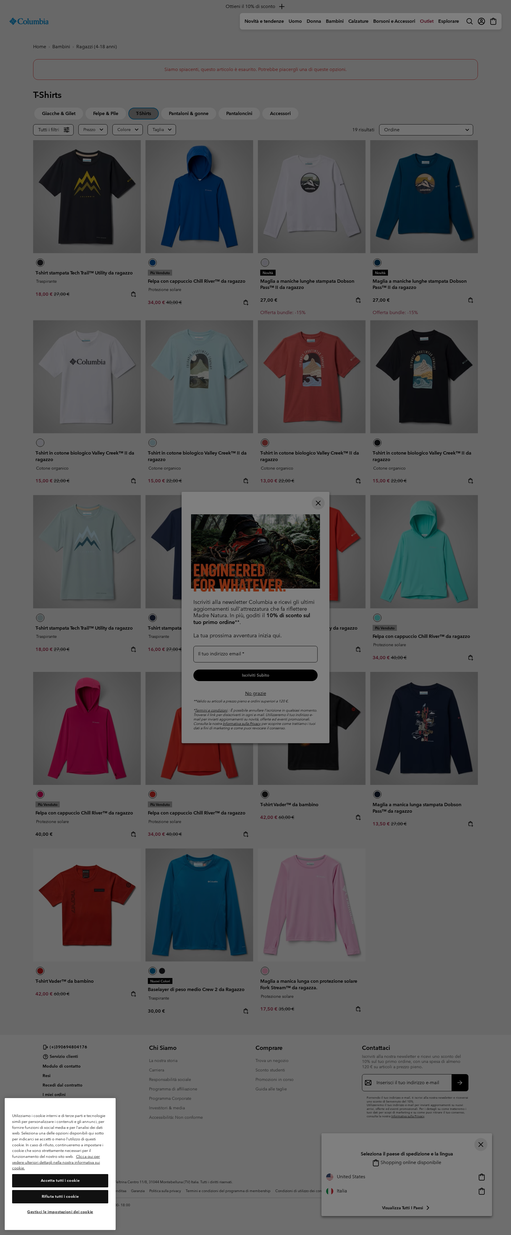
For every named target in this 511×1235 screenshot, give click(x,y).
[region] (60, 1164)
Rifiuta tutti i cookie (60, 1196)
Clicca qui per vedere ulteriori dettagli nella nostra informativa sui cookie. (56, 1162)
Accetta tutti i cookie (60, 1180)
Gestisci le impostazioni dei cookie (60, 1212)
